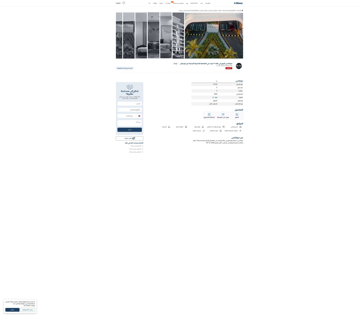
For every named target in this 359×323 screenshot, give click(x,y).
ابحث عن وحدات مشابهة (125, 68)
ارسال (129, 130)
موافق (12, 310)
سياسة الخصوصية (27, 310)
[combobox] (131, 110)
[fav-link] (123, 3)
